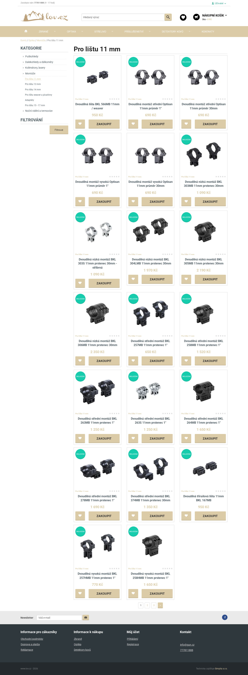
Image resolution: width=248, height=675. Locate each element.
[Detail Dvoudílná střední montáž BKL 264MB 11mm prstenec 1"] (203, 391)
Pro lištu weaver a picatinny (38, 95)
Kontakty (208, 31)
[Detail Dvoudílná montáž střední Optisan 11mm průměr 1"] (150, 77)
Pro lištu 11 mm (33, 79)
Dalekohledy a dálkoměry (39, 62)
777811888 (186, 650)
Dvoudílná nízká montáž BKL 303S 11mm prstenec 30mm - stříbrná (97, 263)
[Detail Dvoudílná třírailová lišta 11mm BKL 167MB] (203, 468)
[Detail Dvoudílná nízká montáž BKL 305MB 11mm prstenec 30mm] (203, 232)
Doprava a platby (30, 644)
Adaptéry (29, 100)
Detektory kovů (172, 31)
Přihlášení (132, 638)
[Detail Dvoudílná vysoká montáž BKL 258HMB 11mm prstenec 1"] (150, 546)
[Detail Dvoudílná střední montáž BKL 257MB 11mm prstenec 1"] (150, 313)
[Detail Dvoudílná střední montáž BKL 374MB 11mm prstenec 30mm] (150, 468)
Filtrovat (59, 129)
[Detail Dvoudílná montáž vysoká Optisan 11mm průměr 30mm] (150, 154)
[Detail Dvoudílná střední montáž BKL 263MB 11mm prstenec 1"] (97, 391)
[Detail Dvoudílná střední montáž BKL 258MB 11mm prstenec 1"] (203, 313)
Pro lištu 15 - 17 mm (35, 105)
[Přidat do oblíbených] (80, 124)
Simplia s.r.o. (221, 668)
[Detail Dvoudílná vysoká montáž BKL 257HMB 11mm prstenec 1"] (97, 546)
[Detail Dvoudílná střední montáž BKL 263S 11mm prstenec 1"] (150, 391)
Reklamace (27, 649)
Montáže (30, 73)
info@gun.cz (187, 644)
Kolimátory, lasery (35, 67)
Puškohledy (31, 56)
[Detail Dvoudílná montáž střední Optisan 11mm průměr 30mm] (203, 77)
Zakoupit (104, 124)
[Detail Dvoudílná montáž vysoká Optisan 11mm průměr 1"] (97, 154)
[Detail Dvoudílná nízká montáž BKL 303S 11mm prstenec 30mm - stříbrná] (97, 232)
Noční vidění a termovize (38, 110)
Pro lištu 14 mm (33, 89)
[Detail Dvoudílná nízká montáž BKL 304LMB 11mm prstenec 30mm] (150, 232)
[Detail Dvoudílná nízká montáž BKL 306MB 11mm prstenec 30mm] (97, 313)
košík (213, 17)
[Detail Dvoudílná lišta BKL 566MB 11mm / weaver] (97, 77)
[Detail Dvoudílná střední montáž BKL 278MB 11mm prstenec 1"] (97, 468)
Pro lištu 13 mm (33, 84)
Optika (71, 31)
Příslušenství (134, 31)
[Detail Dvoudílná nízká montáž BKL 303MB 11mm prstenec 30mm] (203, 154)
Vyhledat (168, 17)
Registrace (133, 644)
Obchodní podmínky (32, 638)
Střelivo (100, 31)
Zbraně (43, 31)
